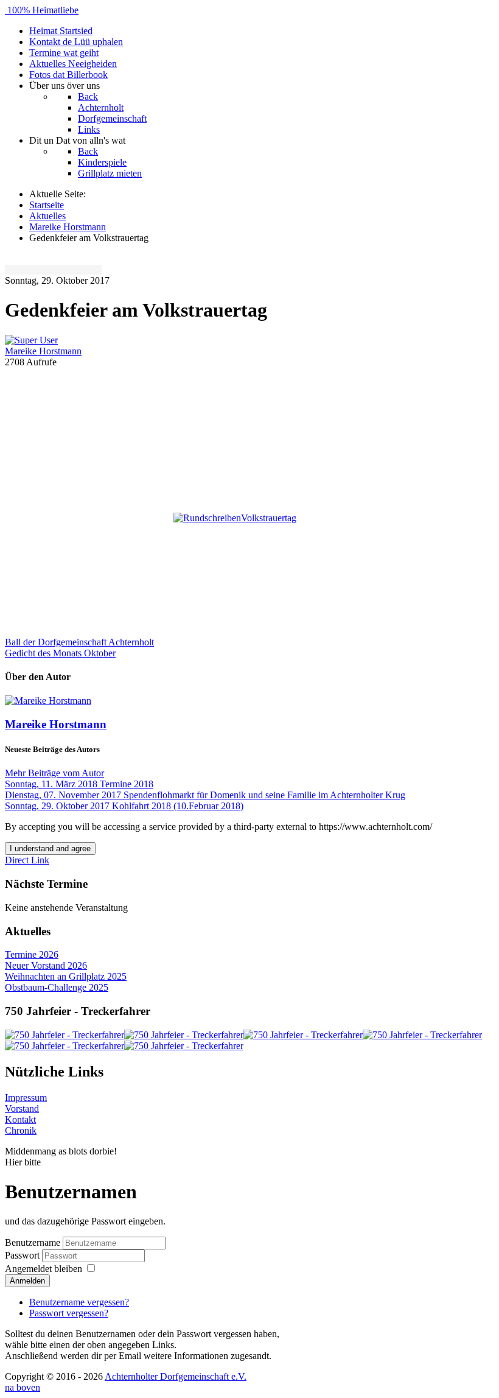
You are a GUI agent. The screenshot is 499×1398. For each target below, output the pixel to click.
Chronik (21, 1130)
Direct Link (27, 860)
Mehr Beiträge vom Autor (54, 773)
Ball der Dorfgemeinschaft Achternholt (79, 642)
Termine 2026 (31, 954)
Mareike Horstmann (43, 351)
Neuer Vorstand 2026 (46, 965)
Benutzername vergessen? (79, 1302)
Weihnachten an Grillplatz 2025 (66, 976)
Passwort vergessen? (68, 1313)
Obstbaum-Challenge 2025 (56, 987)
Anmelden (27, 1280)
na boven (22, 1387)
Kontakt (20, 1119)
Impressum (26, 1097)
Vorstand (22, 1108)
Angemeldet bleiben (43, 1268)
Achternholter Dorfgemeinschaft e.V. (175, 1376)
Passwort (23, 1255)
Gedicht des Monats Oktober (60, 653)
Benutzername (32, 1242)
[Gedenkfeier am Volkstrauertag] (249, 429)
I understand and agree (50, 848)
